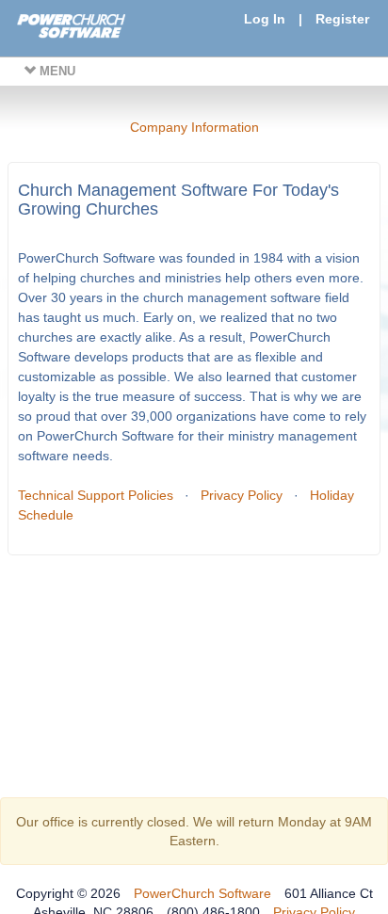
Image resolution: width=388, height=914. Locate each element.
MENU (55, 71)
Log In (264, 18)
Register (342, 18)
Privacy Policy (242, 495)
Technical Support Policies (95, 495)
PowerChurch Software (202, 893)
